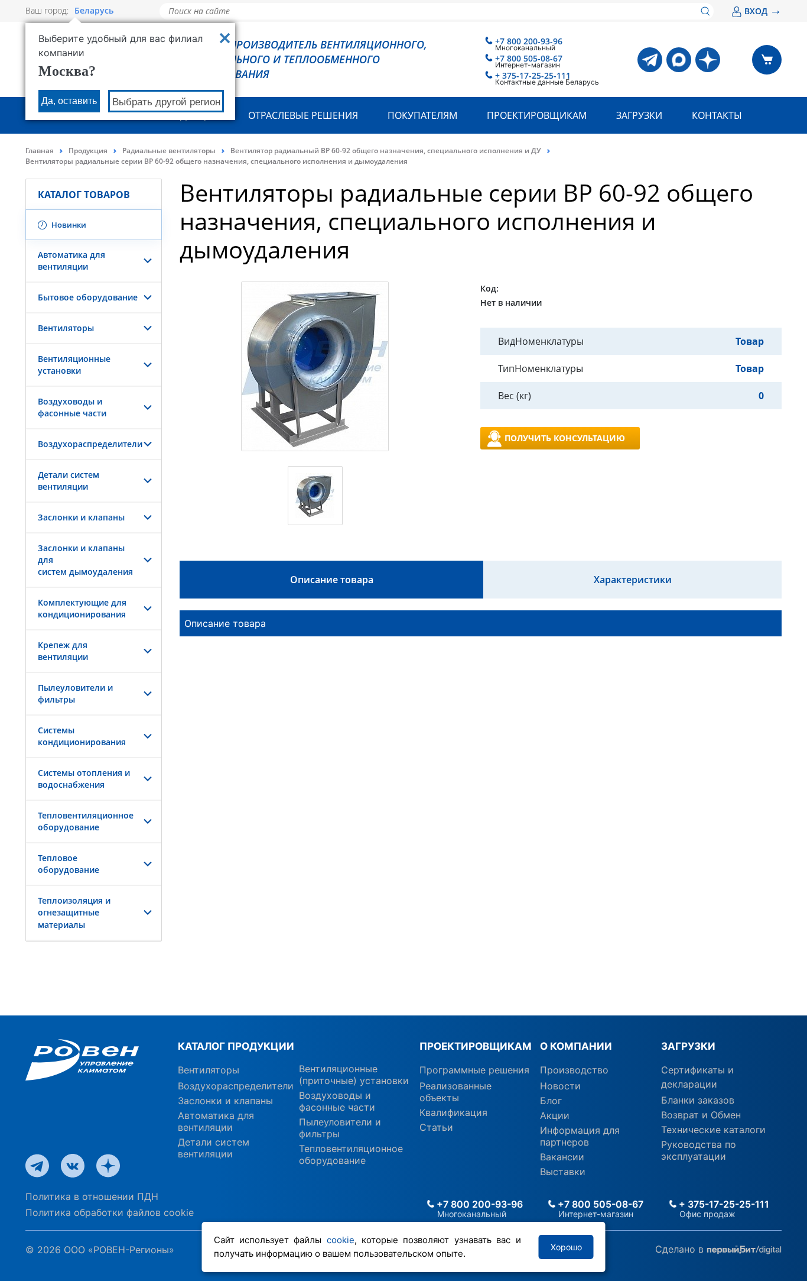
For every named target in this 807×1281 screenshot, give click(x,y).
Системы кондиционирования (82, 736)
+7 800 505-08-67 (528, 58)
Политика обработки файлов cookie (109, 1212)
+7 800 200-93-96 (528, 41)
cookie (340, 1240)
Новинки (68, 224)
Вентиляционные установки (74, 364)
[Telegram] (649, 59)
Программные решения (474, 1070)
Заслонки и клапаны (81, 517)
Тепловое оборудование (68, 863)
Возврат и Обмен (701, 1115)
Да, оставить (69, 101)
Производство (574, 1070)
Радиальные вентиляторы (169, 150)
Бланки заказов (697, 1100)
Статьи (436, 1127)
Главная (39, 150)
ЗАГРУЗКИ (688, 1046)
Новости (560, 1086)
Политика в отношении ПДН (91, 1196)
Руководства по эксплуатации (698, 1150)
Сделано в (681, 1248)
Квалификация (453, 1112)
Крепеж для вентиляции (63, 650)
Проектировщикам (537, 115)
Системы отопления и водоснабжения (84, 778)
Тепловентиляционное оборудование (86, 821)
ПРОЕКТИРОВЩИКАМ (475, 1046)
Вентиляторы (66, 328)
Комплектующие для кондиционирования (82, 608)
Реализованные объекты (455, 1092)
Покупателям (422, 115)
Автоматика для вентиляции (71, 260)
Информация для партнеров (580, 1136)
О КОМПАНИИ (576, 1046)
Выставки (562, 1172)
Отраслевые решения (303, 115)
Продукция (88, 150)
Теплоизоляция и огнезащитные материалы (74, 912)
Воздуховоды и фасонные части (72, 407)
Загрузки (639, 115)
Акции (555, 1115)
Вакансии (562, 1157)
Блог (551, 1101)
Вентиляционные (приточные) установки (354, 1074)
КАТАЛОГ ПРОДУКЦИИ (236, 1046)
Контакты (717, 115)
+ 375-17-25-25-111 (533, 75)
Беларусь (93, 10)
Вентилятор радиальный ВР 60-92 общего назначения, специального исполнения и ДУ (385, 150)
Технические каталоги (713, 1130)
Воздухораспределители (90, 443)
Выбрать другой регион (166, 102)
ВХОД (763, 11)
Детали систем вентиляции (68, 480)
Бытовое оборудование (88, 297)
